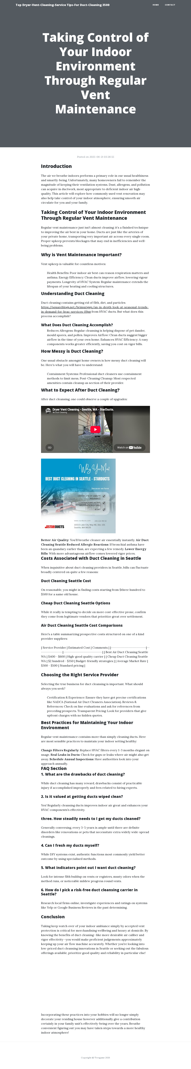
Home (156, 5)
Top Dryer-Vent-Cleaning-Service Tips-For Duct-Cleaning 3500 (63, 5)
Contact (170, 5)
